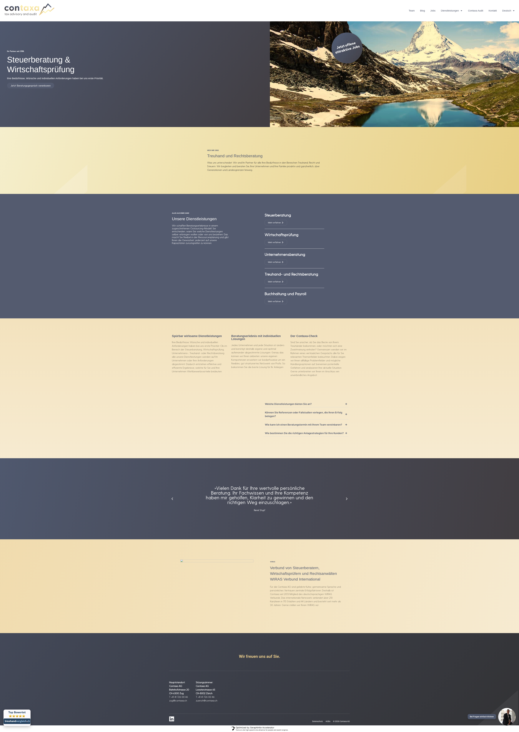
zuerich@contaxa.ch (206, 700)
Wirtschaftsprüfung (281, 234)
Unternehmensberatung (285, 254)
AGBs (328, 721)
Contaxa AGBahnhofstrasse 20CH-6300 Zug (179, 689)
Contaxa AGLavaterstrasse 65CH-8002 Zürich (205, 689)
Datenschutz (317, 721)
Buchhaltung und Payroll (285, 293)
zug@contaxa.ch (178, 700)
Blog (422, 10)
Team (412, 10)
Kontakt (493, 10)
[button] (172, 499)
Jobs (432, 10)
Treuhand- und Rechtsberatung (291, 274)
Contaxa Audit (475, 10)
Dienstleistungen (450, 10)
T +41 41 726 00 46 (178, 696)
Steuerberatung (278, 215)
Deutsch (506, 10)
